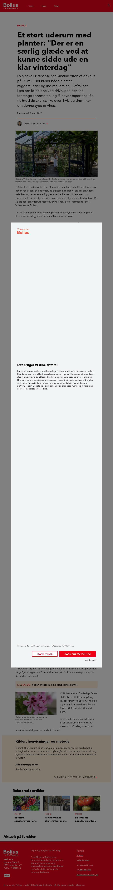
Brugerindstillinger (41, 646)
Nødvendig (24, 646)
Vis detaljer (90, 660)
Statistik (57, 646)
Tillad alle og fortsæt (77, 654)
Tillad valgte (45, 654)
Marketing (69, 646)
